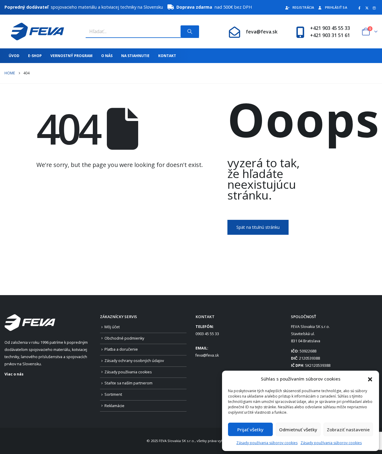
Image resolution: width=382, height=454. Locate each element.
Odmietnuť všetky (298, 429)
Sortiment (113, 394)
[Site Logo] (34, 31)
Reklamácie (114, 405)
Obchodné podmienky (124, 338)
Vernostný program (71, 55)
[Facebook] (359, 7)
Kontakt (167, 55)
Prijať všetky (250, 429)
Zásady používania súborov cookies (267, 442)
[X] (366, 7)
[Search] (190, 31)
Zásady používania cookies (128, 372)
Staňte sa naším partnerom (128, 383)
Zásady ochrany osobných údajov (134, 360)
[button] (370, 379)
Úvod (14, 55)
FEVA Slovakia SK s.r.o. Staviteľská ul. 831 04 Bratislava (310, 333)
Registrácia (303, 7)
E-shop (35, 55)
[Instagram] (374, 7)
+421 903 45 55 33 (330, 28)
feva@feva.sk (262, 31)
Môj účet (112, 326)
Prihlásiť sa (336, 7)
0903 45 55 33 (207, 333)
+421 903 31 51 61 (330, 35)
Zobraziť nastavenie (348, 429)
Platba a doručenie (121, 349)
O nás (107, 55)
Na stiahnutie (135, 55)
